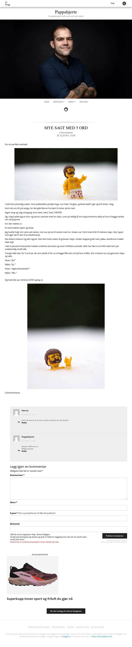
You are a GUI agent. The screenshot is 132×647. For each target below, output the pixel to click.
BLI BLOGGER (97, 627)
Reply (24, 422)
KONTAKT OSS (82, 627)
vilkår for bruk (117, 542)
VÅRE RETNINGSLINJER (39, 627)
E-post (32, 513)
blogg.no (66, 636)
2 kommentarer (66, 132)
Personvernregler (109, 542)
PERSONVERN (58, 627)
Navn (13, 502)
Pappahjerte (66, 13)
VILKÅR (70, 627)
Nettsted (14, 523)
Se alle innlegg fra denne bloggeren (66, 611)
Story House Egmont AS (102, 636)
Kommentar (17, 475)
